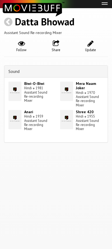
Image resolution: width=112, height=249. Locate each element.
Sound (14, 71)
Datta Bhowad (44, 21)
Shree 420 (85, 111)
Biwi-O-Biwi (34, 83)
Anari (28, 111)
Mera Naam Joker (86, 86)
